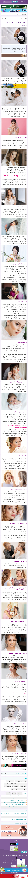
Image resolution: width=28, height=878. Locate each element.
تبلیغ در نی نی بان (6, 862)
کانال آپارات (12, 862)
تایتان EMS (24, 789)
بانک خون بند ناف (7, 786)
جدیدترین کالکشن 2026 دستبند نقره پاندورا (12, 784)
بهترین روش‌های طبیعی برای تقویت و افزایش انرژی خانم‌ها (15, 804)
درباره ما (5, 860)
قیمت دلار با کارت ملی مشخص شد (19, 817)
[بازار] (14, 849)
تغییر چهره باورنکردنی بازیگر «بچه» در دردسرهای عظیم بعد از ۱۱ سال (14, 802)
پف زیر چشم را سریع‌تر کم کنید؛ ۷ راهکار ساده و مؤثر (17, 806)
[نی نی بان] (15, 1)
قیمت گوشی (24, 784)
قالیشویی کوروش (23, 786)
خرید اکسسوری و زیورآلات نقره (20, 781)
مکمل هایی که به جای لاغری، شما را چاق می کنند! (17, 798)
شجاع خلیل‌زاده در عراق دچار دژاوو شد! (19, 819)
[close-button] (16, 858)
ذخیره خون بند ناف (10, 781)
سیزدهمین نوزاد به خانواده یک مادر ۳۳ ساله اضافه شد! (16, 796)
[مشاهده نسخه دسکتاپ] (2, 2)
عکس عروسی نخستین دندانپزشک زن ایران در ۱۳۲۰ (17, 800)
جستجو (9, 860)
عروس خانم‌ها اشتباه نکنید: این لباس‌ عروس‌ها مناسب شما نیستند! (16, 426)
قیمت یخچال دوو (15, 786)
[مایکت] (14, 844)
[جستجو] (4, 2)
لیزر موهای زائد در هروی (15, 789)
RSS (11, 863)
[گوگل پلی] (14, 847)
